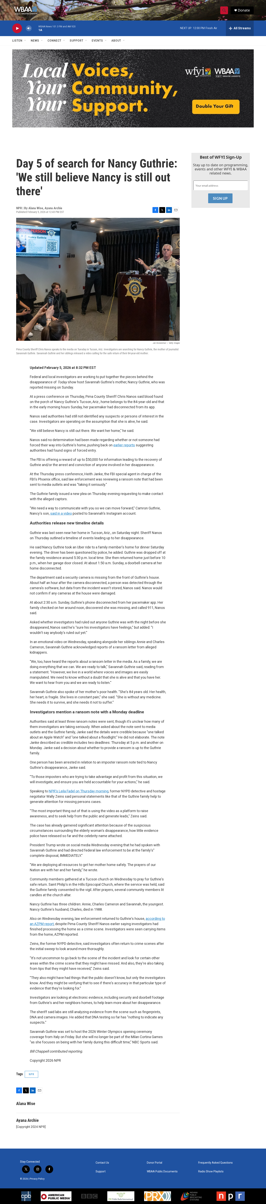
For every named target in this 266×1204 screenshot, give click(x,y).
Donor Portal (154, 1162)
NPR (31, 1074)
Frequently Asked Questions (215, 1162)
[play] (17, 28)
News (35, 40)
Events (97, 40)
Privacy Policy (37, 1178)
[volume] (29, 28)
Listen (17, 40)
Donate (244, 10)
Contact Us (102, 1162)
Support (76, 40)
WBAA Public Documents (162, 1171)
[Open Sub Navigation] (25, 40)
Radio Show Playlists (211, 1171)
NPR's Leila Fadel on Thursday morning (78, 791)
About (116, 40)
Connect (54, 40)
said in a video (61, 513)
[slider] (35, 28)
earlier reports (124, 445)
